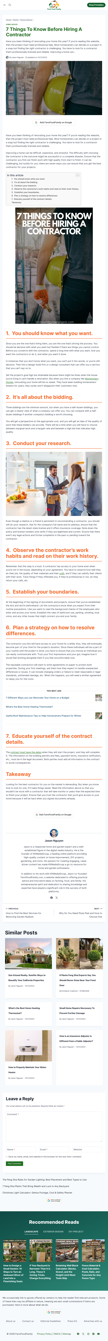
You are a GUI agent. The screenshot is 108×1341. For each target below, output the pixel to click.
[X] (83, 1334)
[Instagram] (88, 1334)
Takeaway (16, 202)
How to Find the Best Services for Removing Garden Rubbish (23, 913)
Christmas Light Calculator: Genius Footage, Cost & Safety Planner (37, 1192)
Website (77, 1149)
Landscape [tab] (31, 1231)
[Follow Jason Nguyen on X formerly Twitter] (56, 898)
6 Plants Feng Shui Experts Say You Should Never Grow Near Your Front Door (77, 980)
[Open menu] (4, 5)
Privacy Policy (44, 1334)
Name (11, 1149)
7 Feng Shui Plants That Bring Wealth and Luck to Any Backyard (36, 1186)
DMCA (57, 1334)
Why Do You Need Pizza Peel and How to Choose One (80, 913)
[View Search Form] (9, 5)
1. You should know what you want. (28, 179)
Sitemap (66, 1334)
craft (61, 573)
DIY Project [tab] (76, 1231)
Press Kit (72, 1321)
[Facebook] (78, 1334)
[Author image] (7, 57)
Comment (13, 1114)
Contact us (28, 1321)
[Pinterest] (93, 1334)
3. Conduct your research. (24, 185)
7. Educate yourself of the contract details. (31, 199)
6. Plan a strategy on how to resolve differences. (34, 195)
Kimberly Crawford (70, 991)
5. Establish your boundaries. (25, 192)
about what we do (38, 1305)
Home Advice (12, 24)
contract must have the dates (25, 752)
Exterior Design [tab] (53, 1231)
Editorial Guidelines (51, 1321)
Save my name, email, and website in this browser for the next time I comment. (45, 1156)
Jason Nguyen (18, 57)
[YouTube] (98, 1334)
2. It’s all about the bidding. (24, 182)
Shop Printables (96, 5)
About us (10, 1321)
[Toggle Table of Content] (76, 175)
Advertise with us (93, 1321)
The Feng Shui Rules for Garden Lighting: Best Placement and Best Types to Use (45, 1179)
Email (44, 1149)
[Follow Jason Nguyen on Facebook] (51, 898)
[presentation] (28, 953)
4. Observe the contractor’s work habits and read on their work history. (45, 189)
